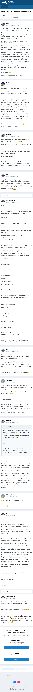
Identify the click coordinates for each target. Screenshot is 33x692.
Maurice (8, 134)
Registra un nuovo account (17, 648)
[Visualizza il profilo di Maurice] (3, 135)
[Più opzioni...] (30, 24)
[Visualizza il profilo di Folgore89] (3, 381)
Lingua (6, 686)
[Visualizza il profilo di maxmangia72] (3, 201)
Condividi (9, 669)
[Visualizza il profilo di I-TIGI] (3, 514)
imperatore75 (10, 596)
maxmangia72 (10, 200)
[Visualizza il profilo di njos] (3, 24)
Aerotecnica (16, 17)
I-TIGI (7, 513)
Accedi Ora (16, 659)
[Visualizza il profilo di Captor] (3, 84)
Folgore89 (9, 380)
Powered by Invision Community (16, 689)
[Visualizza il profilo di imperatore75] (3, 597)
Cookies (26, 686)
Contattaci (20, 686)
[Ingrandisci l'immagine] (10, 72)
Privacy (13, 686)
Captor (8, 83)
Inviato (12, 25)
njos (4, 15)
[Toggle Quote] (3, 426)
